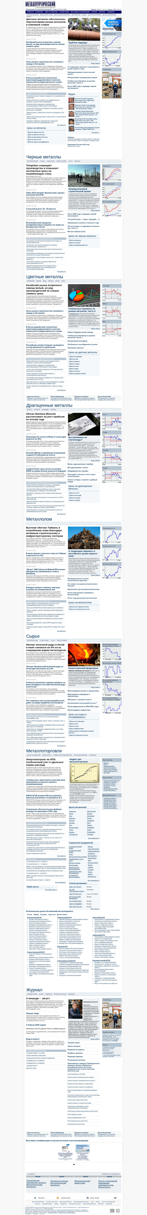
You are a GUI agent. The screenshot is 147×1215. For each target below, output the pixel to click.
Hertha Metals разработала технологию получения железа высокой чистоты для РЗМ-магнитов (45, 254)
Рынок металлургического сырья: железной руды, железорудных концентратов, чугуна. (84, 1096)
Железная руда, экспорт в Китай (112, 663)
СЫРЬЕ (84, 15)
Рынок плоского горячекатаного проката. (81, 1077)
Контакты (42, 1213)
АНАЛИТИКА (39, 12)
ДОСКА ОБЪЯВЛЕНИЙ (109, 15)
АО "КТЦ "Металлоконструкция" (76, 890)
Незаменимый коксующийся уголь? (82, 703)
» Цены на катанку (74, 242)
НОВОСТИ (30, 12)
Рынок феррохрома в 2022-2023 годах (83, 706)
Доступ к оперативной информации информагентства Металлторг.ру (107, 1184)
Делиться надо (31, 1068)
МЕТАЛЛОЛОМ (76, 15)
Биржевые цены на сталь (110, 51)
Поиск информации (57, 396)
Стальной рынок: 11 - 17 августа (36, 864)
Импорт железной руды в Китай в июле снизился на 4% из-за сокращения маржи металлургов (46, 647)
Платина (105, 468)
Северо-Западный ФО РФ (36, 952)
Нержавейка (91, 832)
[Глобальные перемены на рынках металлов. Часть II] (84, 306)
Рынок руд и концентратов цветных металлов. (83, 1111)
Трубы (71, 854)
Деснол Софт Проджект (111, 769)
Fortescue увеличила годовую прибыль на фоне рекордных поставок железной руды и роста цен (45, 685)
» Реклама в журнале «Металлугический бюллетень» (108, 1049)
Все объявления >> (94, 838)
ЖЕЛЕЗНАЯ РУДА (32, 640)
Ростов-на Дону (93, 863)
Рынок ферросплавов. (75, 1114)
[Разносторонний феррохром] (84, 665)
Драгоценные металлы (49, 405)
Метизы (89, 813)
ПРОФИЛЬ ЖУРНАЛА (60, 994)
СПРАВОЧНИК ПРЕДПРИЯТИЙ (62, 755)
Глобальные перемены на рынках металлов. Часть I (81, 336)
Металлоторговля (44, 750)
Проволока (90, 816)
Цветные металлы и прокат (78, 857)
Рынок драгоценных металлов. (78, 1121)
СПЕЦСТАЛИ (51, 161)
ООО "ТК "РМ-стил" (75, 894)
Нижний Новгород (94, 851)
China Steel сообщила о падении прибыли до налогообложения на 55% (41, 262)
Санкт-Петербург (93, 849)
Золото (105, 414)
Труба (71, 830)
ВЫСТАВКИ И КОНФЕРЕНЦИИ (80, 12)
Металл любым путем (76, 231)
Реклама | (36, 1213)
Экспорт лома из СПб (109, 546)
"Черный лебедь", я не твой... (35, 1053)
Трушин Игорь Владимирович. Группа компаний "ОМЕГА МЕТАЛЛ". (87, 128)
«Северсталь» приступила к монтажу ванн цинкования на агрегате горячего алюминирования (45, 782)
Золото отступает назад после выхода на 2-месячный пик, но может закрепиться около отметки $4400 (45, 506)
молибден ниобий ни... (110, 798)
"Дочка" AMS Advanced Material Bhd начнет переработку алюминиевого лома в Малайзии (45, 571)
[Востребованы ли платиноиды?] (84, 435)
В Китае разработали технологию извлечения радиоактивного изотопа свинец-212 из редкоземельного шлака (44, 80)
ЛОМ (92, 1201)
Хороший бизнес (31, 1066)
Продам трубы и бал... (110, 801)
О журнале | (29, 1213)
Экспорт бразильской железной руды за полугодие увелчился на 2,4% (44, 668)
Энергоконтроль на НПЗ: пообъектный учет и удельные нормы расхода (45, 762)
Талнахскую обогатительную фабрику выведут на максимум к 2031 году (44, 810)
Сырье (33, 636)
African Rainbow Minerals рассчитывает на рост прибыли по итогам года (45, 416)
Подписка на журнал (81, 396)
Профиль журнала (75, 1053)
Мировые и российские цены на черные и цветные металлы (37, 399)
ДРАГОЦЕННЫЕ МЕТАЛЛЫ (62, 15)
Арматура (72, 811)
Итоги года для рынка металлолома (82, 598)
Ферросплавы (73, 827)
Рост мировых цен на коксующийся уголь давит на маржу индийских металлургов (45, 702)
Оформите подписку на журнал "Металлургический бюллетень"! (84, 399)
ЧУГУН (70, 161)
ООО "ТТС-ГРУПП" (75, 887)
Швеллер (72, 818)
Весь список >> (95, 908)
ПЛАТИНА (53, 409)
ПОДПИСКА (111, 12)
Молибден (107, 787)
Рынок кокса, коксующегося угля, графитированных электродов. (78, 1107)
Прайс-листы (33, 887)
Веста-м (106, 763)
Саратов (90, 870)
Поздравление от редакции (35, 1060)
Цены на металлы (36, 128)
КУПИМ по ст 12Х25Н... (110, 782)
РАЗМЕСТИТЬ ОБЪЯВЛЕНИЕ (111, 1174)
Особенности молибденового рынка (82, 344)
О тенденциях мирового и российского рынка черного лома (84, 68)
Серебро (105, 432)
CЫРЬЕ (98, 1201)
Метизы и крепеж (74, 863)
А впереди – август (38, 998)
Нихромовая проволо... (110, 804)
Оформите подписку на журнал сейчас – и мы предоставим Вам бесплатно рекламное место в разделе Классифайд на (111, 1037)
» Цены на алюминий (75, 356)
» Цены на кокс (73, 724)
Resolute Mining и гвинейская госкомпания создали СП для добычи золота (45, 454)
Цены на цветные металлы (82, 352)
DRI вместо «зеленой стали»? (80, 699)
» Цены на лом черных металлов (78, 607)
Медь (104, 321)
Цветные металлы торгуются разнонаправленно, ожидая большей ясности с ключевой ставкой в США (45, 382)
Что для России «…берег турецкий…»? (84, 219)
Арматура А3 (106, 166)
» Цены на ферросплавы (75, 728)
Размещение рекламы (76, 1060)
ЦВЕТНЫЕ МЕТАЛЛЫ (46, 15)
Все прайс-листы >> (51, 889)
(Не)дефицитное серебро (78, 471)
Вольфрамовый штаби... (111, 788)
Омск (89, 860)
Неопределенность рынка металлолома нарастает (78, 579)
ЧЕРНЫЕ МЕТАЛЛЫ (33, 15)
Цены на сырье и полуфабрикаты (77, 715)
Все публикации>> (60, 882)
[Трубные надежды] (84, 40)
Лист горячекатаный (108, 184)
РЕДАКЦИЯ (71, 994)
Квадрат (72, 832)
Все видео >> (95, 132)
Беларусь (43, 914)
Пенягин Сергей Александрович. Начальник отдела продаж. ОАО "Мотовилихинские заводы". (85, 106)
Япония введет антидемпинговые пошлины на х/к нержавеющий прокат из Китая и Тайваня (42, 604)
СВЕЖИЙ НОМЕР (32, 994)
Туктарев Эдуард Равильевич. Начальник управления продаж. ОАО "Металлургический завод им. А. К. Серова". (87, 113)
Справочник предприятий (81, 843)
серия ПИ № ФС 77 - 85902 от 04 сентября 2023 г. (62, 1212)
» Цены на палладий (74, 495)
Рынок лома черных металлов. (78, 1100)
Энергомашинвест (109, 766)
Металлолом (39, 519)
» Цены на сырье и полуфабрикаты (38, 142)
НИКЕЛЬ (38, 281)
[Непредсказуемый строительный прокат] (84, 186)
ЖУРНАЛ (94, 12)
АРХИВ (41, 994)
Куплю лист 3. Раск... (110, 785)
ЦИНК (63, 281)
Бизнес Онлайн (94, 1198)
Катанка (72, 823)
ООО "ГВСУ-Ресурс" (75, 907)
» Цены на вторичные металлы (78, 735)
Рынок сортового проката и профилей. (80, 1087)
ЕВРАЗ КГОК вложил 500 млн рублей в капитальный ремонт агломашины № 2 (44, 797)
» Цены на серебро (74, 500)
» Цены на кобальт (74, 371)
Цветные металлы (44, 276)
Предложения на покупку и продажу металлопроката (106, 399)
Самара (90, 867)
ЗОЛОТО (29, 409)
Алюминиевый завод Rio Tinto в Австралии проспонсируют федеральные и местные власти (45, 742)
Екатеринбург (92, 856)
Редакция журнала (75, 1056)
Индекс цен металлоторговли (79, 760)
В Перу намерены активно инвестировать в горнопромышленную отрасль (40, 374)
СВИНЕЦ (50, 281)
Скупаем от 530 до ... (110, 784)
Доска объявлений (104, 396)
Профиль (90, 834)
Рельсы (89, 818)
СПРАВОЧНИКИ (64, 12)
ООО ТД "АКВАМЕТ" (75, 904)
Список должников (78, 883)
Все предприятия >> (94, 880)
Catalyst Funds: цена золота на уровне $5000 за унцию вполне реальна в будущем (46, 470)
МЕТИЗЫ (77, 161)
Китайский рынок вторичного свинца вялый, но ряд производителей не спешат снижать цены (45, 44)
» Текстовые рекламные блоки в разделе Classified (111, 1055)
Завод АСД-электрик (110, 767)
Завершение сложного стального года (83, 223)
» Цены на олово (73, 366)
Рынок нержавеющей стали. (77, 1118)
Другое (37, 1176)
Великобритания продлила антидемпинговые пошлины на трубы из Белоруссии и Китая (45, 225)
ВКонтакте (41, 1198)
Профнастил (73, 834)
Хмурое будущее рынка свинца (80, 332)
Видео (71, 94)
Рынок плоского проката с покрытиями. (80, 1084)
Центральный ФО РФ (34, 917)
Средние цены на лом (109, 528)
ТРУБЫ (42, 161)
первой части (74, 314)
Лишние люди (32, 1013)
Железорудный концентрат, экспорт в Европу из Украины (111, 698)
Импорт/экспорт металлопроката (74, 868)
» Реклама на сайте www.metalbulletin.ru (108, 1052)
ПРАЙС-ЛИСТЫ (46, 755)
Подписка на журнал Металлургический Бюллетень (59, 1183)
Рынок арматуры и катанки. (77, 1074)
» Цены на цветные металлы (36, 134)
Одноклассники (65, 1198)
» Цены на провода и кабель (77, 373)
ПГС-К (105, 764)
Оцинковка (90, 827)
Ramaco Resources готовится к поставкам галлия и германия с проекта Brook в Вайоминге (43, 101)
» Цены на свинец (73, 364)
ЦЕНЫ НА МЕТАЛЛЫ (51, 12)
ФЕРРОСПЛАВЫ (61, 161)
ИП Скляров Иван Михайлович (75, 897)
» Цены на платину (74, 498)
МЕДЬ (44, 281)
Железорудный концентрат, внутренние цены (110, 681)
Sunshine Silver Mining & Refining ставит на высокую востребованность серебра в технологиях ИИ (43, 490)
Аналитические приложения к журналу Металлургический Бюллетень (36, 1184)
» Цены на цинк (73, 368)
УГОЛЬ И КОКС (44, 640)
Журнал (34, 989)
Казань (90, 865)
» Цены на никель (74, 361)
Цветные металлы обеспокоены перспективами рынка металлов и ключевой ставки (46, 22)
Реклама (105, 1045)
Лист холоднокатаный (109, 202)
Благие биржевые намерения (36, 1055)
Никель (105, 303)
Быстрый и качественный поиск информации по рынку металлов (61, 399)
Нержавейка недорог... (110, 800)
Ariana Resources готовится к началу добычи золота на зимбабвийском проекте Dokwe (44, 510)
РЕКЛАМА (102, 12)
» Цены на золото (73, 493)
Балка (71, 814)
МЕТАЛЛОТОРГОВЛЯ (94, 15)
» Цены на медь (73, 359)
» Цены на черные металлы (35, 132)
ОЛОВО (57, 281)
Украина (36, 914)
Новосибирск (92, 858)
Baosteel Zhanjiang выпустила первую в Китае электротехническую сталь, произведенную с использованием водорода (41, 267)
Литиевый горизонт (76, 348)
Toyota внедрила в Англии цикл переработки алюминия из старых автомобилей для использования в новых (45, 615)
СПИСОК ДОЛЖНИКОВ (80, 755)
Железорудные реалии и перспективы (83, 691)
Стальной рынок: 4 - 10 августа (36, 873)
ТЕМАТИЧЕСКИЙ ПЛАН (89, 1204)
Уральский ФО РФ (99, 917)
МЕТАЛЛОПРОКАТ (32, 161)
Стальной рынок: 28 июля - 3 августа (38, 880)
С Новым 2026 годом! (36, 1025)
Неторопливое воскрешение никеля (82, 77)
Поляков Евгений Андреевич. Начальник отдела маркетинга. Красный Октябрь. (85, 100)
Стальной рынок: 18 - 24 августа (41, 209)
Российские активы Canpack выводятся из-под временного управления (45, 346)
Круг (70, 825)
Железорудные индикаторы (79, 710)
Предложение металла (109, 795)
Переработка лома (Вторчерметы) (75, 872)
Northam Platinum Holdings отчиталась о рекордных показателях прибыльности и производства (43, 485)
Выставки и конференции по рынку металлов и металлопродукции (57, 1141)
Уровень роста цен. (78, 145)
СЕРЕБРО (37, 409)
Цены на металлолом (80, 602)
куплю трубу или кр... (110, 790)
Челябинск (91, 853)
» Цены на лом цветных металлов (78, 609)
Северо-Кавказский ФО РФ (66, 961)
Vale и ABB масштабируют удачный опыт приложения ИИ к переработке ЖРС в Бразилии (45, 738)
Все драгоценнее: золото (78, 467)
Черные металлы (43, 156)
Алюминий (106, 286)
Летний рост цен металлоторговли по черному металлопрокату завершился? (41, 246)
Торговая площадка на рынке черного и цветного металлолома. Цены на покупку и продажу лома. (84, 139)
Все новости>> (61, 125)
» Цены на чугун (73, 726)
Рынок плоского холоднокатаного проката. (81, 1080)
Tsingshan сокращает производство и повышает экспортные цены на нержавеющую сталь (42, 121)
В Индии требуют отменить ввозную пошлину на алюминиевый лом (43, 589)
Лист (70, 816)
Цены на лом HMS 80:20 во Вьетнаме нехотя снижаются (45, 608)
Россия (29, 914)
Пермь (90, 872)
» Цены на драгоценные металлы (37, 137)
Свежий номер (107, 69)
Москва (90, 846)
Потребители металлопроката (74, 876)
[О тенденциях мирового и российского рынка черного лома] (84, 548)
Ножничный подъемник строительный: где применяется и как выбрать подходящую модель (45, 834)
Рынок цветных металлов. (76, 1124)
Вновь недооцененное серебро (80, 464)
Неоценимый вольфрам (77, 341)
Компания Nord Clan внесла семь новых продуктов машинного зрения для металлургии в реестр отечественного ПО (42, 843)
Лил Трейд (107, 772)
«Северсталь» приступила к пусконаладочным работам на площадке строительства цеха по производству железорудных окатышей (45, 849)
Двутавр (72, 821)
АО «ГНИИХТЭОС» (75, 901)
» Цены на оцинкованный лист (78, 245)
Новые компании (107, 760)
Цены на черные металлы (82, 236)
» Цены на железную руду (76, 721)
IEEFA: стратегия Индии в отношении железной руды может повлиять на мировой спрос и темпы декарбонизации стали (46, 867)
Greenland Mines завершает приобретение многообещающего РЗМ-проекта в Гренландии (42, 105)
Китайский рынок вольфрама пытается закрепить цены (44, 871)
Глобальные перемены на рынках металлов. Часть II (81, 82)
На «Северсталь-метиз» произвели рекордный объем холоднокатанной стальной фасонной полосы (44, 830)
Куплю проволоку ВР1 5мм (111, 780)
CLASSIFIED (92, 755)
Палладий (105, 450)
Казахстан (51, 914)
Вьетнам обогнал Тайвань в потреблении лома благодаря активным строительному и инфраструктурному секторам (45, 531)
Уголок (89, 830)
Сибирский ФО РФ (99, 935)
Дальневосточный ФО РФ (101, 960)
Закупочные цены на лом (110, 564)
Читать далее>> (95, 63)
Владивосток (92, 876)
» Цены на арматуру (74, 240)
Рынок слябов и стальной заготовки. (79, 1103)
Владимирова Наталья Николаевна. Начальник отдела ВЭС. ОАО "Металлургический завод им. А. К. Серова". (86, 121)
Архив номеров (74, 1046)
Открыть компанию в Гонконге (36, 853)
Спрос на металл (107, 777)
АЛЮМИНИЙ (30, 281)
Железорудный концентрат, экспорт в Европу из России (111, 645)
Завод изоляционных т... (111, 771)
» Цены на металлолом (34, 139)
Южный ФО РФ (62, 946)
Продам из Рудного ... (110, 803)
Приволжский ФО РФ (64, 917)
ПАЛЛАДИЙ (45, 409)
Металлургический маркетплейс (82, 1182)
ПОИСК (29, 16)
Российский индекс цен (109, 34)
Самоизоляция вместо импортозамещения (40, 1058)
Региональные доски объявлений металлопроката (49, 911)
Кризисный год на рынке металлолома (83, 589)
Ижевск (90, 874)
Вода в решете (33, 1039)
